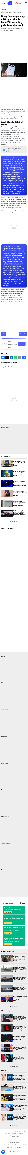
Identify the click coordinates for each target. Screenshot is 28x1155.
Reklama (9, 1147)
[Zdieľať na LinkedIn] (11, 357)
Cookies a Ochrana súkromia (9, 1144)
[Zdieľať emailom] (19, 357)
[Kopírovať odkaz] (24, 357)
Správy (4, 9)
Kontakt (19, 1147)
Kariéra (14, 1147)
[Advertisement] (14, 46)
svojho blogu (16, 117)
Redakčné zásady (21, 1144)
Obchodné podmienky (14, 1142)
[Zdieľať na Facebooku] (3, 357)
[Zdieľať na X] (7, 357)
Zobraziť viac (14, 521)
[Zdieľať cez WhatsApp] (15, 357)
